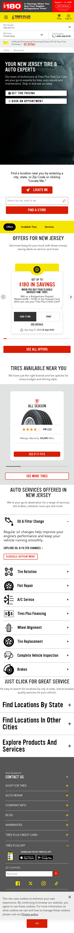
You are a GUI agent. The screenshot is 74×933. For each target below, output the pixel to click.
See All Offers (37, 349)
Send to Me (25, 316)
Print (49, 316)
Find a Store (64, 201)
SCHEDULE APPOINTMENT (20, 556)
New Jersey (18, 50)
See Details (37, 324)
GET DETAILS (29, 44)
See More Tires (37, 476)
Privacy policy (30, 914)
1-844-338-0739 (63, 36)
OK (37, 923)
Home (6, 50)
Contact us (15, 777)
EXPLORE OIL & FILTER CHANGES (22, 548)
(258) (49, 429)
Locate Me (40, 189)
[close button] (69, 897)
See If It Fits (37, 454)
